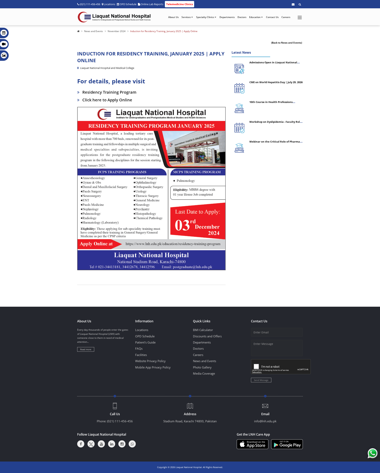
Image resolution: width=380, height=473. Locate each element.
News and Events (93, 31)
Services (186, 17)
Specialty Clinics (205, 17)
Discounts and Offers (207, 336)
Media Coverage (204, 373)
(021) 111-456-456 (120, 421)
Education (255, 17)
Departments (227, 17)
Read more (85, 349)
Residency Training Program (109, 92)
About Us (173, 17)
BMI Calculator (203, 330)
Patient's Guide (145, 342)
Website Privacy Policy (150, 361)
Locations (109, 4)
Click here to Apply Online (107, 100)
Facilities (141, 355)
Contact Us (272, 17)
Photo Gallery (202, 367)
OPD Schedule (128, 4)
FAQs (138, 348)
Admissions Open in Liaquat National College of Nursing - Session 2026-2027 (273, 64)
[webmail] (293, 4)
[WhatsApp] (132, 443)
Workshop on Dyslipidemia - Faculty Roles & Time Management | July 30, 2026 (276, 123)
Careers (285, 17)
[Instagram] (121, 443)
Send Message (261, 380)
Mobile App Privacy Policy (153, 367)
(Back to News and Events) (286, 42)
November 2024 (116, 31)
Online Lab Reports (152, 4)
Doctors (242, 17)
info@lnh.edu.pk (265, 421)
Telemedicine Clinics (179, 4)
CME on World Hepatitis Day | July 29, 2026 (276, 82)
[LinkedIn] (111, 443)
